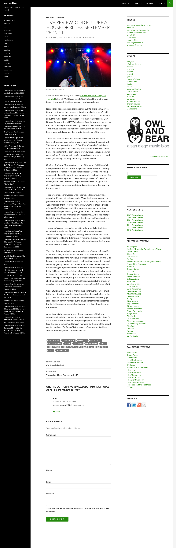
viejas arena (132, 109)
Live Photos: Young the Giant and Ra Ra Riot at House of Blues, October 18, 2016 (14, 189)
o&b (5, 43)
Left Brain (78, 344)
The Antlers (132, 316)
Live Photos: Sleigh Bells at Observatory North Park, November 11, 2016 (13, 140)
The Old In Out (133, 377)
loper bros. (131, 37)
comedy (7, 27)
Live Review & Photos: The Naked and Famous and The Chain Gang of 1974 (14, 214)
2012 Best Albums (135, 227)
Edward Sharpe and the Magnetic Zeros (144, 261)
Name (49, 470)
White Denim (132, 336)
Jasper (67, 344)
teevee (6, 73)
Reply (58, 412)
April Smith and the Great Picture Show (144, 249)
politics (6, 60)
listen (6, 37)
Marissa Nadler (133, 296)
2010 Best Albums (135, 222)
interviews (8, 33)
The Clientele (133, 318)
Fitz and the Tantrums (136, 264)
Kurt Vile (131, 281)
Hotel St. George (134, 360)
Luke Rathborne (134, 289)
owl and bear (11, 3)
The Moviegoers (134, 375)
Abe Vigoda (132, 246)
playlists (7, 50)
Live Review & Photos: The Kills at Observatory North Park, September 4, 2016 (13, 270)
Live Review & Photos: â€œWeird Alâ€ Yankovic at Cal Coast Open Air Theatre (14, 319)
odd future (54, 347)
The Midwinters (134, 372)
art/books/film (9, 20)
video (6, 76)
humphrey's (132, 81)
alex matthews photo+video (139, 25)
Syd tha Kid (102, 347)
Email (48, 481)
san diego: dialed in (135, 42)
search (162, 3)
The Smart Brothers (135, 382)
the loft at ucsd (133, 104)
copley (130, 71)
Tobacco (130, 328)
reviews (50, 18)
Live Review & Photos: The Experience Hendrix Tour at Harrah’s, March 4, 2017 (14, 98)
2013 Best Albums (135, 230)
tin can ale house (134, 106)
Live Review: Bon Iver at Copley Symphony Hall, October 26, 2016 (12, 175)
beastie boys (54, 340)
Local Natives (132, 286)
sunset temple (133, 101)
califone (130, 27)
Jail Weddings (133, 279)
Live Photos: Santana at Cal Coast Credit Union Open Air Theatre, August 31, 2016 (14, 278)
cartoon (7, 23)
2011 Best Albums (135, 225)
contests (7, 30)
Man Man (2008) (134, 291)
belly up (130, 61)
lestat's (130, 86)
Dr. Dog (130, 259)
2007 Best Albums (135, 215)
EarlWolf (82, 340)
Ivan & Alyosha (133, 276)
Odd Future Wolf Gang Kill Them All (77, 347)
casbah (130, 66)
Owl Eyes (131, 365)
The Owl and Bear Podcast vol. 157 (62, 373)
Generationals (133, 269)
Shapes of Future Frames (137, 367)
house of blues (55, 344)
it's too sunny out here (137, 32)
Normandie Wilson (135, 362)
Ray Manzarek (133, 303)
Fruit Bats (131, 266)
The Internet (62, 350)
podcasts (7, 57)
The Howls (131, 370)
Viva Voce (131, 333)
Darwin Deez (132, 256)
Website (50, 493)
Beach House (132, 251)
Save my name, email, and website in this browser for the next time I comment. (77, 510)
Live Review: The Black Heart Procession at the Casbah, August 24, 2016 (14, 286)
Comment (51, 434)
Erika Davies (132, 352)
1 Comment (90, 38)
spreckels (131, 99)
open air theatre (134, 89)
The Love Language (135, 321)
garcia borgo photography (138, 30)
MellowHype (91, 344)
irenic (129, 84)
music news (8, 40)
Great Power (132, 355)
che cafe (130, 69)
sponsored (8, 70)
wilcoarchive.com (134, 45)
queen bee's (132, 94)
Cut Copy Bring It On (55, 363)
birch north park (134, 64)
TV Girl (130, 387)
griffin (129, 76)
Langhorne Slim (133, 284)
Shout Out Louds (134, 311)
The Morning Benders (136, 323)
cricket (130, 74)
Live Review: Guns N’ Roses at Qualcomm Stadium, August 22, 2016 (15, 294)
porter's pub (132, 91)
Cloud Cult (131, 254)
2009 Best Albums (135, 220)
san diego (59, 18)
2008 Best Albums (135, 217)
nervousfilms (132, 40)
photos (6, 47)
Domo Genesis (69, 340)
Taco (51, 350)
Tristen (130, 331)
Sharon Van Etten (134, 308)
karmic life (131, 35)
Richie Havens (133, 306)
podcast (7, 53)
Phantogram (132, 301)
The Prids (131, 326)
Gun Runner (132, 357)
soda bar (130, 96)
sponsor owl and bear (159, 156)
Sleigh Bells (132, 313)
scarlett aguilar (73, 38)
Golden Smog (133, 274)
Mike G (103, 344)
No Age (130, 299)
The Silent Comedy (135, 380)
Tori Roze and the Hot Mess (139, 385)
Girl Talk (130, 271)
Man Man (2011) (134, 294)
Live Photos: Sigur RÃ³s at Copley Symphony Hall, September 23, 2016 (13, 233)
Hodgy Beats (95, 340)
